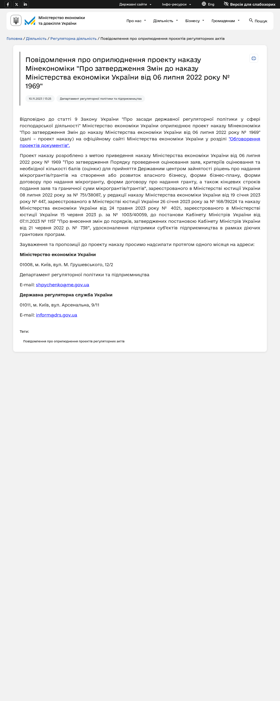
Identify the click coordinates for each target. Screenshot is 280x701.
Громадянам (224, 21)
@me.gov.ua (76, 284)
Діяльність (163, 21)
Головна (14, 38)
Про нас (134, 21)
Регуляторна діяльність (73, 38)
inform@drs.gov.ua (56, 314)
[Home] (47, 21)
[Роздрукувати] (253, 58)
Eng (211, 4)
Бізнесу (193, 21)
